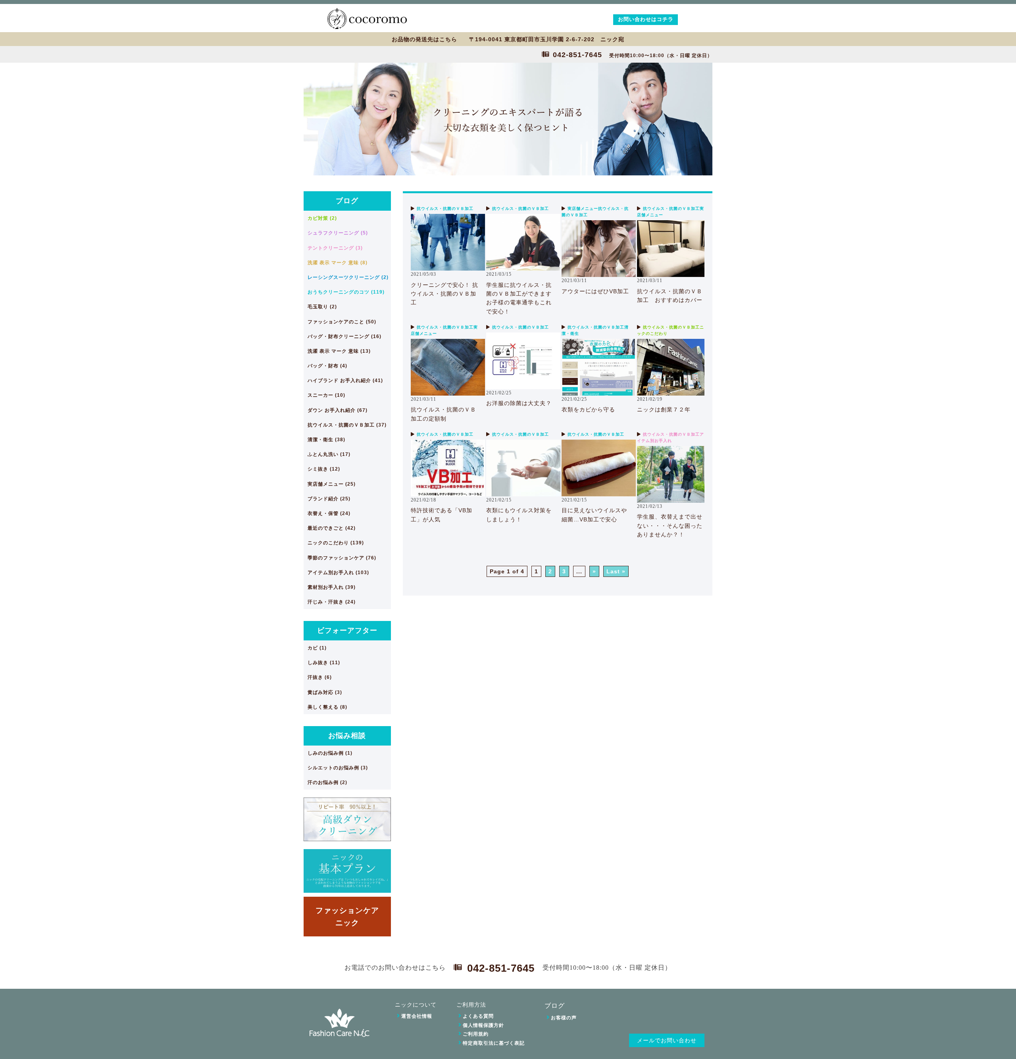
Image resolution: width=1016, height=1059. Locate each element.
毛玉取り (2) (322, 306)
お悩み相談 (347, 736)
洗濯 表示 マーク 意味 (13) (339, 351)
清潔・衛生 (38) (326, 439)
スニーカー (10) (326, 395)
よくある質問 (478, 1016)
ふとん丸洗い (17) (329, 454)
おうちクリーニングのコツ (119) (346, 292)
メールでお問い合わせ (667, 1041)
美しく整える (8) (327, 707)
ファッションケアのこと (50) (342, 322)
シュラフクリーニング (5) (338, 233)
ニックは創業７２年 (664, 409)
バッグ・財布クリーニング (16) (344, 336)
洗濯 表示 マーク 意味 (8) (338, 262)
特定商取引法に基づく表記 (494, 1043)
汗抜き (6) (320, 677)
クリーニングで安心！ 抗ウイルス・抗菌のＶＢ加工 (444, 294)
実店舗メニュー (583, 208)
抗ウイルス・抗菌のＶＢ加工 (445, 208)
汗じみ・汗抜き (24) (332, 602)
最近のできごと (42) (332, 528)
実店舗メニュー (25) (332, 484)
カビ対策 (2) (322, 218)
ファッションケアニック (347, 916)
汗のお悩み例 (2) (327, 782)
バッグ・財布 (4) (327, 366)
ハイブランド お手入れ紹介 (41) (345, 380)
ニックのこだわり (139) (336, 543)
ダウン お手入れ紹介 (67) (338, 410)
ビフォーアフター (347, 630)
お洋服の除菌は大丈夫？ (519, 403)
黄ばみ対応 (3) (325, 692)
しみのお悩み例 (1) (330, 753)
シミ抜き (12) (324, 469)
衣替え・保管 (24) (329, 513)
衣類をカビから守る (588, 409)
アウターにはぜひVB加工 (595, 291)
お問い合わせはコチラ (645, 19)
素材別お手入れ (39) (332, 587)
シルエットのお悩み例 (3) (338, 768)
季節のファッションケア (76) (342, 558)
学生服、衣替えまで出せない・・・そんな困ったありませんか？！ (669, 525)
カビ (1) (317, 648)
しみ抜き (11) (324, 662)
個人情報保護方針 (483, 1025)
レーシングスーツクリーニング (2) (348, 277)
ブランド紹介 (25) (329, 499)
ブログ (347, 201)
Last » (615, 571)
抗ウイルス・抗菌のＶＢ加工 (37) (347, 425)
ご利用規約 (476, 1034)
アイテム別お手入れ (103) (338, 572)
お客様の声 (564, 1018)
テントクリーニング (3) (335, 248)
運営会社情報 (416, 1016)
